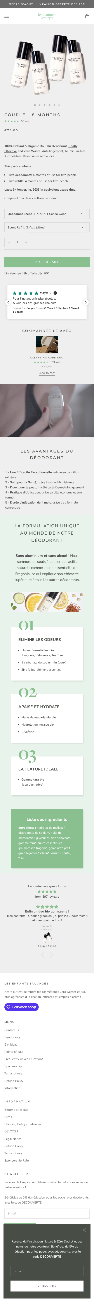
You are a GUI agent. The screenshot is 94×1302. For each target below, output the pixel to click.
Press (8, 1117)
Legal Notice (12, 1139)
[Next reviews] (86, 302)
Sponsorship (13, 1066)
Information (12, 1088)
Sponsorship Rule (16, 1160)
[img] (47, 891)
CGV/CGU (11, 1131)
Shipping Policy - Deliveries (23, 1124)
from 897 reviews (47, 897)
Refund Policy (13, 1081)
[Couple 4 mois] (47, 938)
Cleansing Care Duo (47, 357)
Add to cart (47, 262)
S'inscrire (47, 1286)
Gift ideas (10, 1044)
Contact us (11, 1030)
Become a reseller (16, 1110)
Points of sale (13, 1052)
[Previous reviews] (8, 302)
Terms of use (13, 1073)
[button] (47, 302)
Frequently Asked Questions (23, 1059)
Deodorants (12, 1037)
